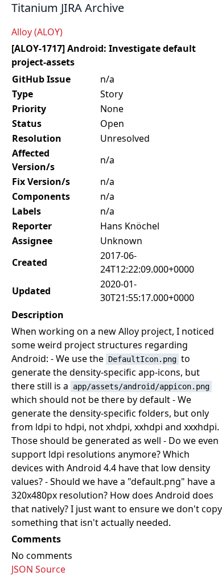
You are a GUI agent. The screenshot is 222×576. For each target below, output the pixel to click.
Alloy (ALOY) (37, 32)
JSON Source (38, 569)
